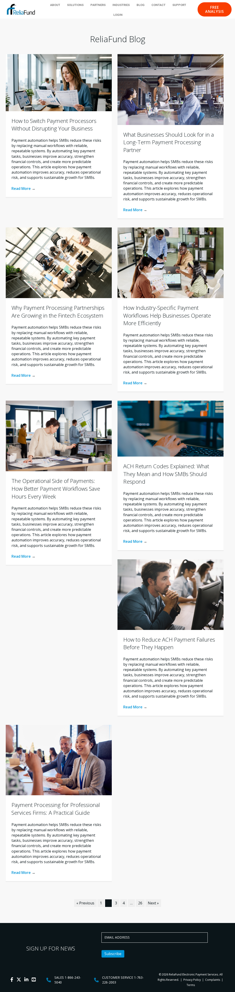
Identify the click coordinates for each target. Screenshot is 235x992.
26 (140, 903)
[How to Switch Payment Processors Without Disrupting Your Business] (59, 82)
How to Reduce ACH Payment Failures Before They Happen (169, 643)
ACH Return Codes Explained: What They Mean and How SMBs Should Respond (166, 473)
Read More (23, 188)
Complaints (212, 980)
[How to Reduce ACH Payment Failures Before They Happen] (171, 594)
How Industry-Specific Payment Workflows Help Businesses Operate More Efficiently (167, 315)
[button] (215, 9)
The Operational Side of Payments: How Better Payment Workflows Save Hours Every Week (55, 488)
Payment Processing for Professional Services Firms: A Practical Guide (55, 808)
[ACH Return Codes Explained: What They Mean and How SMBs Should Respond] (171, 428)
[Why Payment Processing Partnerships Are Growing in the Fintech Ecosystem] (59, 262)
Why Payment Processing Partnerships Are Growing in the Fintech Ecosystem (57, 311)
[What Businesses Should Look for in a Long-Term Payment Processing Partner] (171, 89)
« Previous (85, 903)
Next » (153, 903)
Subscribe (112, 953)
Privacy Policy (192, 980)
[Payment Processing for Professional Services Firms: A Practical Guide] (59, 759)
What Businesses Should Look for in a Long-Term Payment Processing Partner (168, 142)
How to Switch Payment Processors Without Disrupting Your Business (53, 124)
